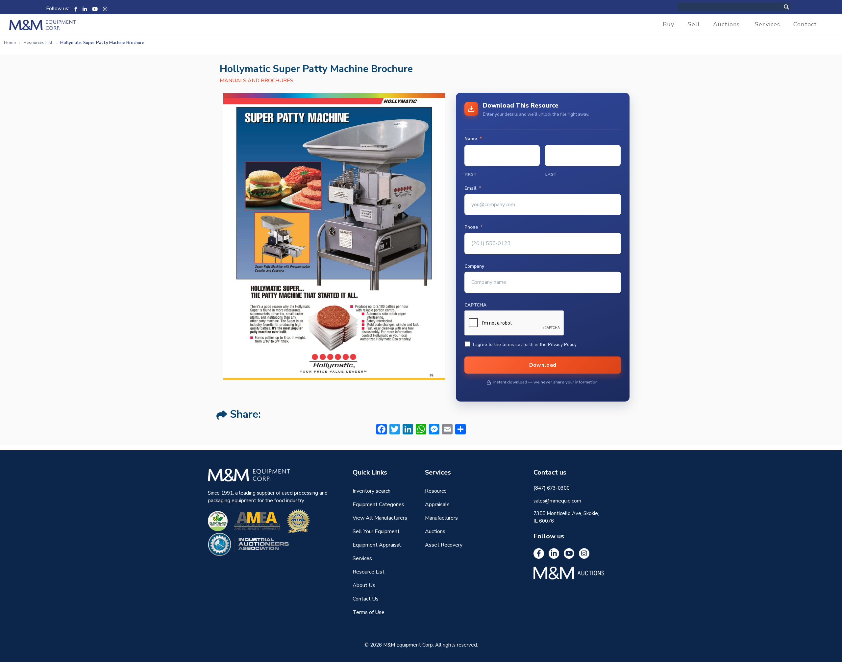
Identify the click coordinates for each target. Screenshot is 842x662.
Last (551, 174)
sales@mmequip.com (557, 501)
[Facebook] (75, 8)
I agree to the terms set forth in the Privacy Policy (525, 344)
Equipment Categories (378, 504)
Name (473, 139)
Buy (668, 24)
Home (10, 43)
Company (474, 266)
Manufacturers (441, 518)
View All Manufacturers (380, 518)
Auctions (726, 24)
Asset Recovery (443, 545)
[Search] (793, 7)
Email (472, 188)
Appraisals (437, 504)
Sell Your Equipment (376, 531)
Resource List (368, 572)
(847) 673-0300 (551, 488)
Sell (694, 24)
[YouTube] (95, 8)
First (471, 174)
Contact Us (366, 598)
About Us (364, 585)
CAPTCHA (475, 305)
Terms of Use (368, 612)
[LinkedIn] (85, 8)
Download (543, 365)
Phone (473, 227)
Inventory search (371, 491)
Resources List (38, 43)
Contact (805, 24)
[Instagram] (105, 8)
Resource (436, 491)
